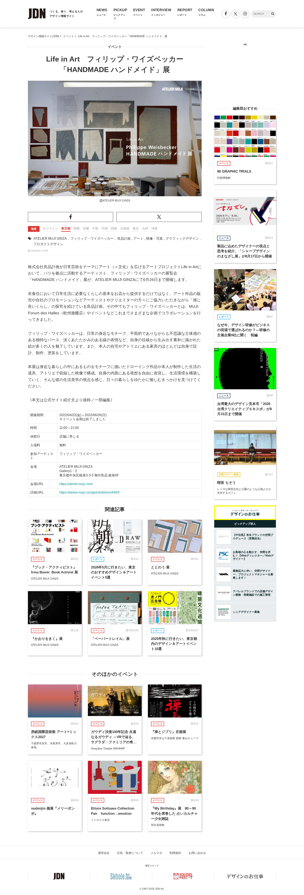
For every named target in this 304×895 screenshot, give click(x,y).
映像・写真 (154, 238)
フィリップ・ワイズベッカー (92, 238)
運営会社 (104, 853)
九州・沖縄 (149, 228)
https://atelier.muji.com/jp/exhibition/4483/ (89, 492)
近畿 (86, 228)
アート (138, 238)
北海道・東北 (129, 228)
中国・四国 (109, 228)
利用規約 (175, 853)
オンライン (50, 228)
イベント (115, 47)
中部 (95, 228)
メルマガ (156, 853)
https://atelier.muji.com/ (76, 484)
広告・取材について (130, 853)
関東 (77, 228)
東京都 (66, 228)
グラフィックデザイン (182, 238)
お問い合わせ (197, 853)
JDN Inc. (160, 888)
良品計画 (123, 238)
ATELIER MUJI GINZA (50, 238)
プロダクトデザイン (48, 244)
